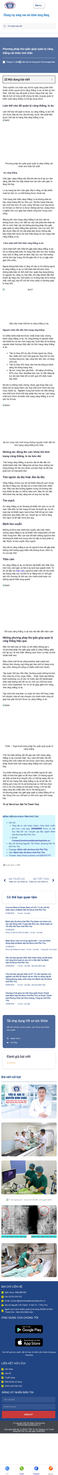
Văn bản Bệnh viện (38, 966)
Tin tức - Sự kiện (23, 913)
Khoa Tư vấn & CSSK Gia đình (17, 933)
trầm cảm (20, 571)
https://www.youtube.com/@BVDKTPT (34, 855)
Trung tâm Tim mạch (48, 949)
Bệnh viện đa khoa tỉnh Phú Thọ (33, 849)
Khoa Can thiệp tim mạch (15, 949)
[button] (39, 5)
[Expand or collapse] (52, 79)
